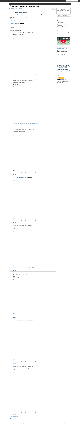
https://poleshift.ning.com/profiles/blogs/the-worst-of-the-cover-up (63, 67)
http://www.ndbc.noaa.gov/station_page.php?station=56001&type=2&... (26, 172)
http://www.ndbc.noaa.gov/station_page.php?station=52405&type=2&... (26, 361)
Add (55, 9)
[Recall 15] (11, 15)
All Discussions (12, 8)
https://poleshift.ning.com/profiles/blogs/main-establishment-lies (63, 71)
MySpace (12, 23)
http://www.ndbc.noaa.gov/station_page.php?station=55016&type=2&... (26, 220)
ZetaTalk (62, 55)
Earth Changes (37, 14)
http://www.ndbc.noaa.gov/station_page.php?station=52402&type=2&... (26, 314)
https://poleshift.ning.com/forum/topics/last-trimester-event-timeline (63, 48)
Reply (14, 77)
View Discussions (45, 14)
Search (78, 0)
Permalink (14, 32)
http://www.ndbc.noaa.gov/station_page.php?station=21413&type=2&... (26, 412)
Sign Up (60, 0)
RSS (10, 418)
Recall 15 (19, 14)
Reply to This (12, 27)
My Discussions (19, 8)
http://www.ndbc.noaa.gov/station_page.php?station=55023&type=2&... (26, 123)
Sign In (64, 0)
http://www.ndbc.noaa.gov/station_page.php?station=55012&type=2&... (26, 74)
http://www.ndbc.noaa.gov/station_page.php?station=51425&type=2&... (26, 267)
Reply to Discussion (14, 416)
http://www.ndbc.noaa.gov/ (14, 20)
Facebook (18, 23)
